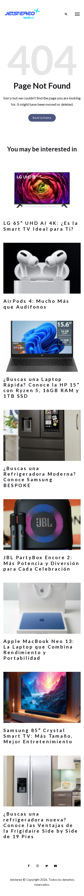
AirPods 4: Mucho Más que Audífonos (36, 303)
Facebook (28, 866)
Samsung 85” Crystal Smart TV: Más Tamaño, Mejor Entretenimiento (38, 735)
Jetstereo (16, 879)
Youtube (55, 866)
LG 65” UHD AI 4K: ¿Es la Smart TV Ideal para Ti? (40, 225)
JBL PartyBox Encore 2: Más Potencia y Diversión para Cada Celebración (41, 562)
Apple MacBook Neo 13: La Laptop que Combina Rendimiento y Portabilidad (38, 649)
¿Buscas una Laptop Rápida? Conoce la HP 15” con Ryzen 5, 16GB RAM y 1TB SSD (41, 387)
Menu (77, 14)
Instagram (37, 866)
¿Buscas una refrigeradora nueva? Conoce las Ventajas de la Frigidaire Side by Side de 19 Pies (40, 825)
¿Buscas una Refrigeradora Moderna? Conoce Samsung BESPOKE (39, 476)
